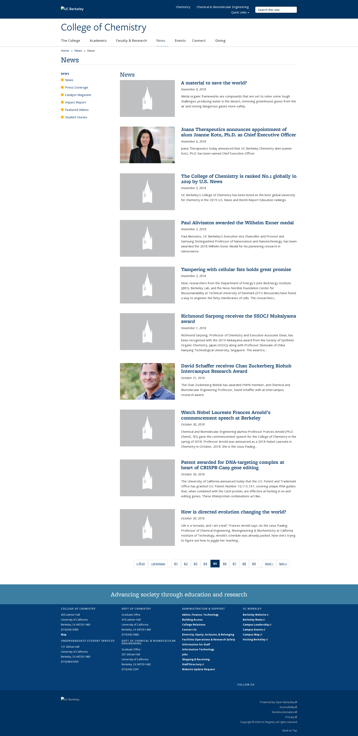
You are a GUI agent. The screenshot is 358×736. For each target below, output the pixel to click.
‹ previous (159, 563)
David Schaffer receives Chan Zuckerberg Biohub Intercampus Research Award (236, 368)
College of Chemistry (103, 27)
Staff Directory (193, 664)
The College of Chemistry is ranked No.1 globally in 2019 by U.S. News (238, 179)
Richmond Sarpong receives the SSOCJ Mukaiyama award (238, 318)
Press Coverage (76, 87)
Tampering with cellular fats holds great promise (236, 269)
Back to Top (290, 730)
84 (206, 564)
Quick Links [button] (239, 12)
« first (142, 563)
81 (177, 564)
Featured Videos (77, 110)
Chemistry (183, 7)
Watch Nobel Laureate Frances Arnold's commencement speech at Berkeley (225, 415)
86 (226, 564)
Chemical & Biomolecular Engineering (223, 7)
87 (236, 564)
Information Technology (198, 649)
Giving (220, 40)
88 (245, 564)
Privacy (291, 717)
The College (71, 40)
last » (284, 563)
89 (255, 564)
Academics (99, 40)
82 (187, 564)
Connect (199, 40)
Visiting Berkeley (255, 639)
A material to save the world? (214, 82)
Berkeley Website (256, 614)
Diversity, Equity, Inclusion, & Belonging (208, 634)
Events (180, 40)
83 (197, 564)
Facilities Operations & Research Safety (208, 639)
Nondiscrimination (284, 712)
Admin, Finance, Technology (200, 614)
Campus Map (252, 634)
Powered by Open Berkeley (278, 702)
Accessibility (288, 707)
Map (64, 634)
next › (270, 563)
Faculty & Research (132, 40)
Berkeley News (254, 619)
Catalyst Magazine (78, 95)
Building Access (192, 619)
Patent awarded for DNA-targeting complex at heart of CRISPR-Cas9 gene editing (232, 465)
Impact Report (75, 102)
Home (65, 51)
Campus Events (254, 629)
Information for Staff (196, 644)
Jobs (185, 654)
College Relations (193, 624)
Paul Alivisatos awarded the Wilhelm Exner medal (237, 222)
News (161, 40)
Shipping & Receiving (196, 659)
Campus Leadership (257, 624)
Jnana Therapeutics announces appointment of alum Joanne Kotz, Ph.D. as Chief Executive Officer (238, 132)
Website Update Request (198, 669)
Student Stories (76, 117)
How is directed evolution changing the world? (233, 511)
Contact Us (189, 629)
